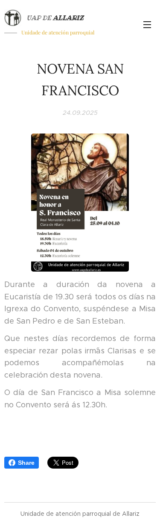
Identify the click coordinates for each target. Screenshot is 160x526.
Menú (147, 24)
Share (26, 462)
